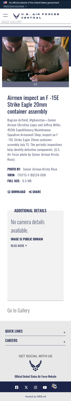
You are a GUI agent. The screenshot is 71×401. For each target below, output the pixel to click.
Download (18, 191)
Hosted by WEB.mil (35, 396)
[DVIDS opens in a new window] (54, 386)
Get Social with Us (35, 356)
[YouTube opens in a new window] (44, 387)
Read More (18, 246)
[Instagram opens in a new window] (35, 387)
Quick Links (14, 331)
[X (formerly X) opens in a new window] (26, 387)
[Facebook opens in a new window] (16, 387)
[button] (15, 6)
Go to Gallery (18, 310)
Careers (11, 340)
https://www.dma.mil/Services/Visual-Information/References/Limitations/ (32, 294)
